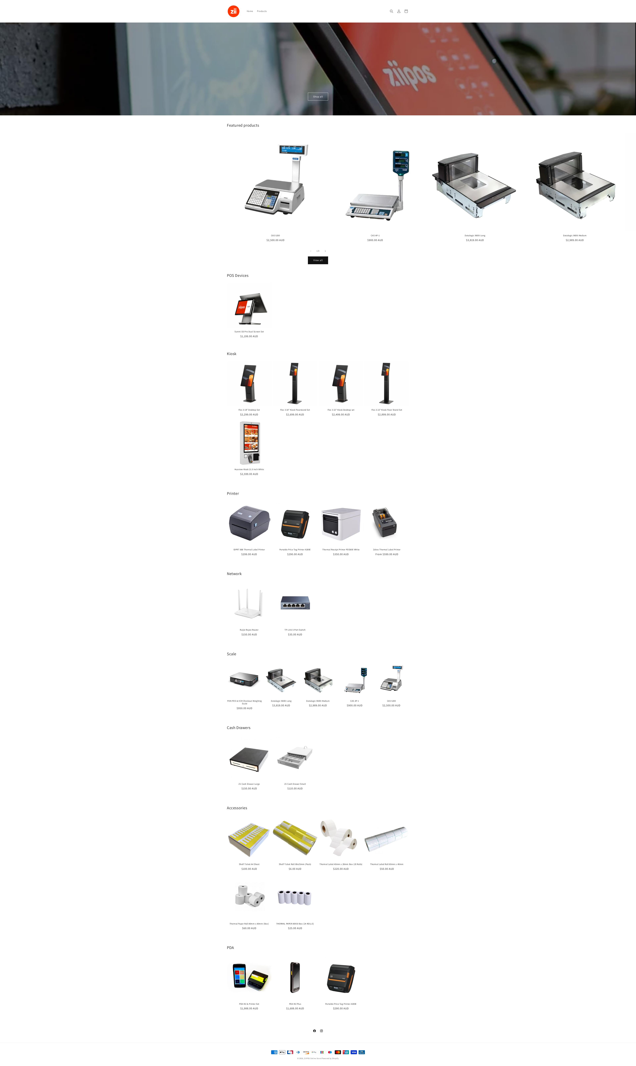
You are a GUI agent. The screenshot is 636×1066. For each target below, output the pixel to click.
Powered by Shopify (330, 1058)
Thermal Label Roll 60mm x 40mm (386, 864)
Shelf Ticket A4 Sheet (249, 864)
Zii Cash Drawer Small (295, 784)
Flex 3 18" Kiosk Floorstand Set (295, 410)
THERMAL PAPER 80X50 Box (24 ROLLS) (295, 923)
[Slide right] (325, 251)
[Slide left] (310, 251)
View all (318, 260)
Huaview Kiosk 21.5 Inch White (249, 469)
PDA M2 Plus (295, 1004)
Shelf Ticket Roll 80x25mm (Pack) (295, 864)
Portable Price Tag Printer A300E (295, 549)
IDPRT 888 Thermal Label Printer (249, 549)
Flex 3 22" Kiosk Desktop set (341, 410)
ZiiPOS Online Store (312, 1058)
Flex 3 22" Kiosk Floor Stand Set (386, 410)
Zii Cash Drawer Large (249, 784)
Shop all (318, 96)
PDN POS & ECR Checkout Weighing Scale (244, 702)
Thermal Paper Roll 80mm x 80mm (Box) (249, 923)
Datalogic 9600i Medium (574, 235)
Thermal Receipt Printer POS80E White (341, 549)
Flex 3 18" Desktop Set (249, 410)
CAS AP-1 (375, 235)
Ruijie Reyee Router (249, 630)
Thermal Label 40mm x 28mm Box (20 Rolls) (340, 864)
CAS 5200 (275, 235)
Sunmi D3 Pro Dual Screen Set (249, 331)
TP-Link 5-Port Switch (295, 630)
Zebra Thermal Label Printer (386, 549)
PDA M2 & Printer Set (249, 1004)
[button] (391, 11)
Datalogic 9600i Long (475, 235)
